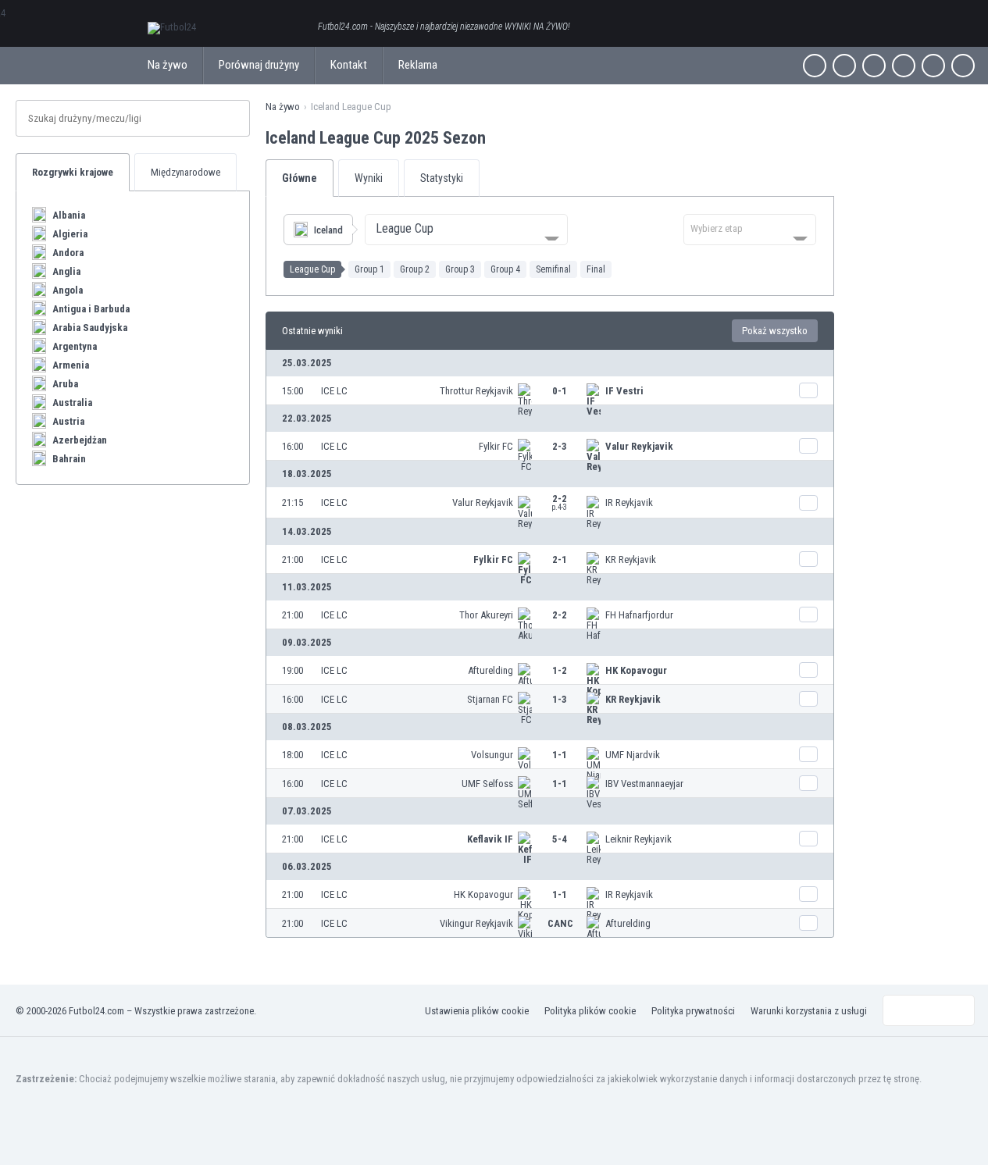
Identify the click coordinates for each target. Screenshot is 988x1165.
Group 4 (505, 269)
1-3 (559, 699)
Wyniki (369, 178)
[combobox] (466, 229)
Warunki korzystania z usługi (809, 1011)
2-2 (559, 502)
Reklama (417, 65)
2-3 (559, 446)
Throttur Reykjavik (476, 391)
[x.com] (844, 65)
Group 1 (369, 269)
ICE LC (334, 391)
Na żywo (167, 65)
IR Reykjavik (629, 502)
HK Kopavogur (636, 670)
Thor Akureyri (486, 615)
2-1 (559, 559)
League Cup (312, 269)
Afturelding (490, 670)
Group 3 (460, 269)
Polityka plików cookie (590, 1011)
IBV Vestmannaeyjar (644, 783)
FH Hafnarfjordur (639, 615)
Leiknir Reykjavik (638, 839)
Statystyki (441, 178)
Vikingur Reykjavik (476, 923)
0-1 (559, 391)
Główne (299, 178)
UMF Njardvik (632, 755)
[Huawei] (963, 65)
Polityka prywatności (693, 1011)
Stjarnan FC (490, 699)
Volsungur (492, 755)
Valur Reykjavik (639, 446)
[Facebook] (814, 65)
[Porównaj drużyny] (808, 390)
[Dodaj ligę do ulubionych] (500, 137)
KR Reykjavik (630, 559)
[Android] (933, 65)
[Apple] (903, 65)
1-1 (559, 755)
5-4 (559, 839)
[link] (549, 390)
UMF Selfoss (487, 783)
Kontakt (348, 65)
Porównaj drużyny (259, 65)
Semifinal (553, 269)
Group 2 (415, 269)
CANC (560, 923)
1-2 (559, 670)
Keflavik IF (490, 839)
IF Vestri (624, 391)
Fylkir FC (496, 446)
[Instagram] (874, 65)
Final (596, 269)
